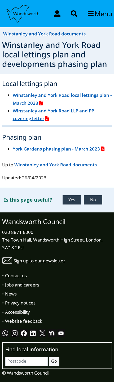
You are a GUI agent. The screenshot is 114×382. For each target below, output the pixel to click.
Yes (71, 200)
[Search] (74, 13)
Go (54, 361)
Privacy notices (20, 303)
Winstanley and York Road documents (44, 34)
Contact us (16, 275)
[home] (23, 12)
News (11, 294)
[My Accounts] (58, 13)
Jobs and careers (22, 285)
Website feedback (23, 321)
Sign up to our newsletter (39, 261)
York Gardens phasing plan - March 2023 (56, 149)
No (93, 200)
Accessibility (17, 312)
